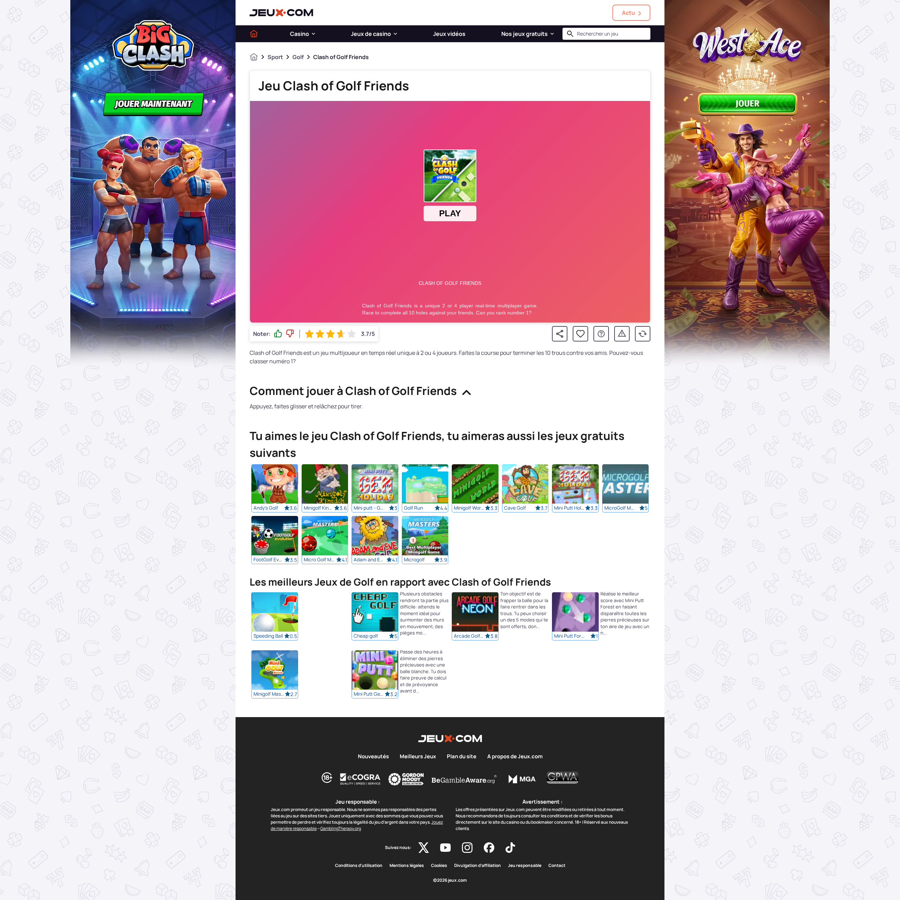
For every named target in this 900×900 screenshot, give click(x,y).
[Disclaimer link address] (360, 779)
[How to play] (601, 334)
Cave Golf (515, 508)
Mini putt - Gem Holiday (369, 508)
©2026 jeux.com (450, 880)
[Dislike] (290, 334)
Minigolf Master (268, 694)
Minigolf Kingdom (319, 508)
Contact (556, 865)
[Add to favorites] (580, 334)
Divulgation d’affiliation (477, 865)
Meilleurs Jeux (418, 756)
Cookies (439, 865)
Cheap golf (366, 636)
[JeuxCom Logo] (281, 12)
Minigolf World (469, 508)
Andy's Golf (265, 508)
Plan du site (461, 756)
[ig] (467, 847)
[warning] (622, 334)
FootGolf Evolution (268, 559)
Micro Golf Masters (319, 559)
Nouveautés (373, 756)
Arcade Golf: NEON (469, 636)
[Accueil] (254, 33)
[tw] (423, 847)
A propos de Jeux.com (514, 756)
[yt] (445, 847)
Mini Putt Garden (369, 694)
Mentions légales (407, 865)
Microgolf (414, 559)
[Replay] (642, 334)
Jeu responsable (524, 865)
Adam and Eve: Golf (369, 559)
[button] (313, 34)
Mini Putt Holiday (569, 508)
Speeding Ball (268, 636)
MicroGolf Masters (619, 508)
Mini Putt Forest (569, 636)
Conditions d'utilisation (358, 865)
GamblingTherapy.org (340, 828)
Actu (628, 13)
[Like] (278, 334)
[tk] (510, 847)
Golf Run (413, 508)
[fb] (489, 847)
